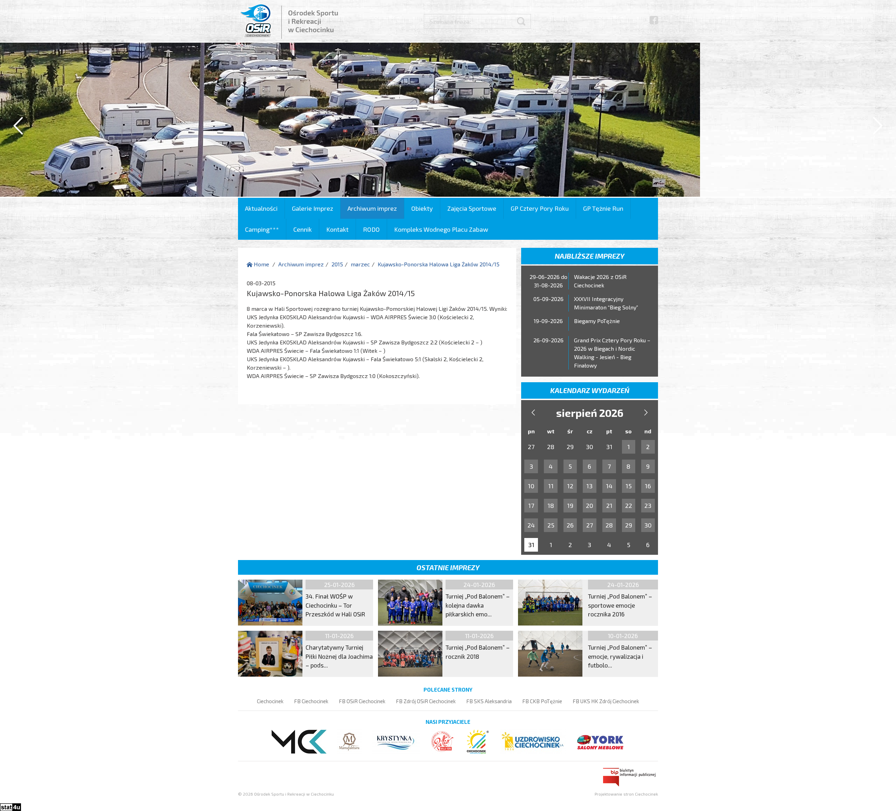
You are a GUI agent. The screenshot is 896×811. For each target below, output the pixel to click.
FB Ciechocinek (311, 701)
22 (628, 505)
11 (551, 486)
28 (609, 525)
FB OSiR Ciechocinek (362, 701)
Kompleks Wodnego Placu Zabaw (441, 229)
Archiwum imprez (372, 208)
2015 (337, 264)
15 (628, 486)
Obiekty (422, 208)
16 (648, 486)
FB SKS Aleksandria (489, 701)
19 (570, 505)
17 (531, 505)
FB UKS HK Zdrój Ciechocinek (606, 701)
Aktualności (261, 208)
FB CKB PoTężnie (542, 701)
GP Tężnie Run (603, 208)
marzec (360, 264)
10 (531, 486)
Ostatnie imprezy (447, 567)
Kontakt (337, 229)
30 (648, 525)
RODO (371, 229)
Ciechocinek (270, 701)
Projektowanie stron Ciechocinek (626, 793)
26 (570, 525)
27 (589, 525)
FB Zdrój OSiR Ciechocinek (426, 701)
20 (589, 505)
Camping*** (262, 229)
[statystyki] (10, 806)
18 (550, 505)
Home (260, 264)
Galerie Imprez (312, 208)
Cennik (302, 229)
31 (531, 544)
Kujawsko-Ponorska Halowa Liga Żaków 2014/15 (438, 264)
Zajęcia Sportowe (471, 208)
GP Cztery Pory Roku (540, 208)
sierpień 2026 (589, 412)
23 (647, 505)
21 (609, 505)
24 (531, 525)
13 (589, 486)
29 (628, 525)
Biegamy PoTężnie (597, 320)
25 (550, 525)
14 (609, 486)
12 (570, 486)
